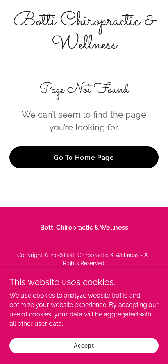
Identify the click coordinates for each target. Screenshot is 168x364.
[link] (84, 46)
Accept (84, 345)
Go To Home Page (84, 157)
